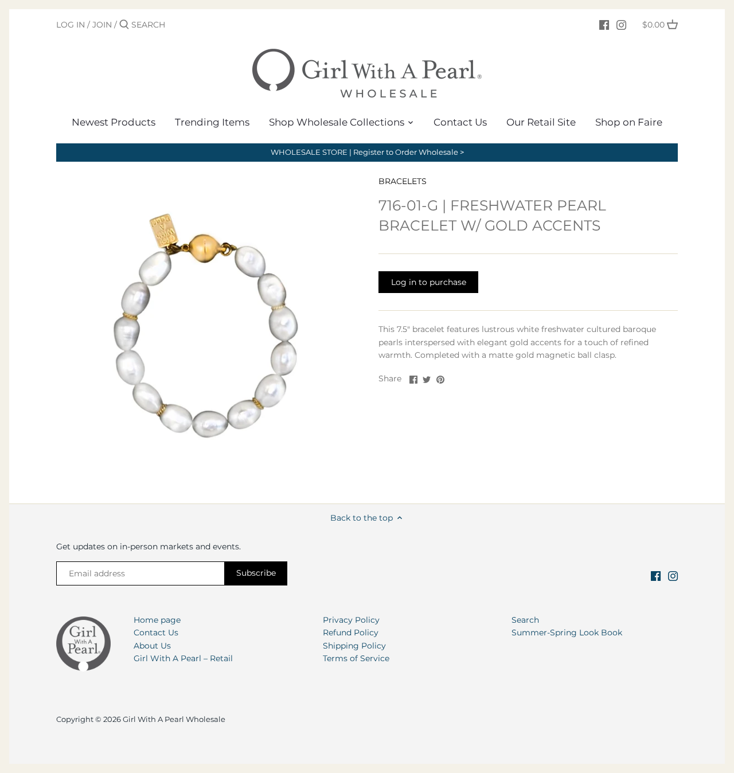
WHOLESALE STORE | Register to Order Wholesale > (367, 152)
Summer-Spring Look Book (567, 632)
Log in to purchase (428, 282)
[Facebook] (604, 24)
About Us (152, 646)
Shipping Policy (354, 646)
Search (525, 620)
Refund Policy (350, 632)
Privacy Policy (351, 620)
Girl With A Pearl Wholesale (174, 719)
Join (102, 24)
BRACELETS (402, 181)
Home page (157, 620)
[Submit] (124, 25)
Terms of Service (356, 658)
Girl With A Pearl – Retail (183, 658)
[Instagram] (621, 24)
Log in (70, 24)
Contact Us (156, 632)
